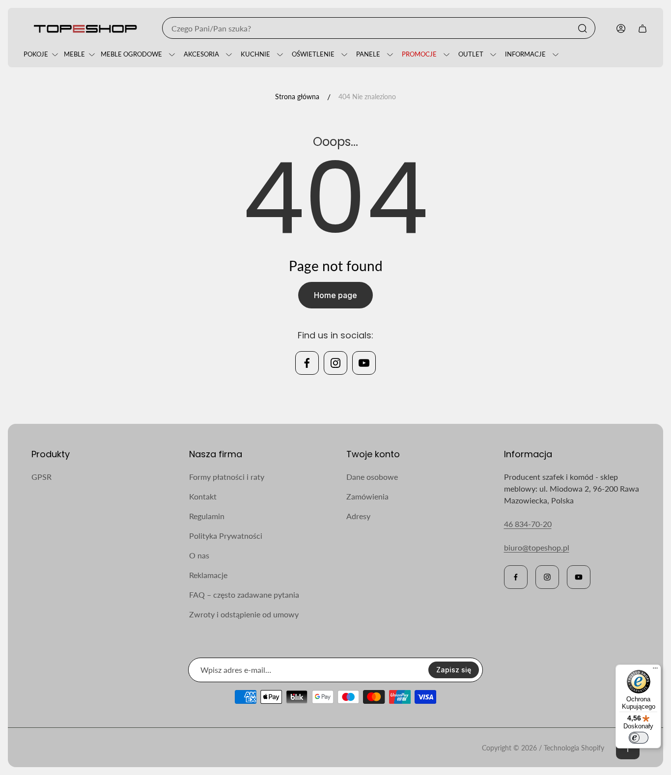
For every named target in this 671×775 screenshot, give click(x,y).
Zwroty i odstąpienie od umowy (244, 614)
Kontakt (203, 496)
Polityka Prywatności (225, 535)
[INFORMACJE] (554, 54)
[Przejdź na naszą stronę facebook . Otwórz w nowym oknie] (307, 363)
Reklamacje (208, 575)
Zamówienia (367, 496)
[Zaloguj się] (621, 28)
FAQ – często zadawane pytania (244, 594)
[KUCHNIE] (278, 54)
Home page (335, 295)
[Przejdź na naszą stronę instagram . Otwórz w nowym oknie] (335, 363)
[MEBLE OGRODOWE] (170, 54)
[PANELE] (388, 54)
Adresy (358, 516)
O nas (199, 555)
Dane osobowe (372, 476)
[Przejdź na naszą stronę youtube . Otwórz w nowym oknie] (364, 363)
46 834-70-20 (528, 523)
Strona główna (297, 96)
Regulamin (206, 516)
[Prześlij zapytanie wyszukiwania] (582, 28)
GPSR (41, 476)
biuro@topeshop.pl (536, 547)
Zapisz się (453, 669)
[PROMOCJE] (445, 54)
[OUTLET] (491, 54)
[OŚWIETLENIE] (343, 54)
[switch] (638, 738)
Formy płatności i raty (226, 476)
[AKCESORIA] (227, 54)
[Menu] (655, 670)
